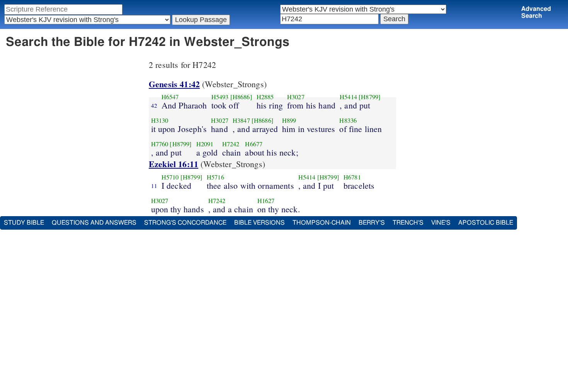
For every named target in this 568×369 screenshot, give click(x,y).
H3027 (295, 97)
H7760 (159, 144)
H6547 (170, 97)
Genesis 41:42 (174, 84)
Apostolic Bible (485, 223)
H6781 (352, 177)
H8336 (348, 120)
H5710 (170, 177)
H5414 (348, 97)
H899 (289, 120)
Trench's (408, 223)
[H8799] (370, 97)
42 (154, 105)
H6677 (253, 144)
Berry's (372, 223)
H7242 (231, 144)
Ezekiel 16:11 (173, 163)
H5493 (220, 97)
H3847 (241, 120)
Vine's (441, 223)
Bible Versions (259, 223)
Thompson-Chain (322, 223)
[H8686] (241, 97)
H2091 (205, 144)
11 (154, 186)
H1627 (266, 200)
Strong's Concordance (185, 223)
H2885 (265, 97)
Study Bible (24, 223)
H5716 (215, 177)
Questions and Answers (94, 223)
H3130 (159, 120)
